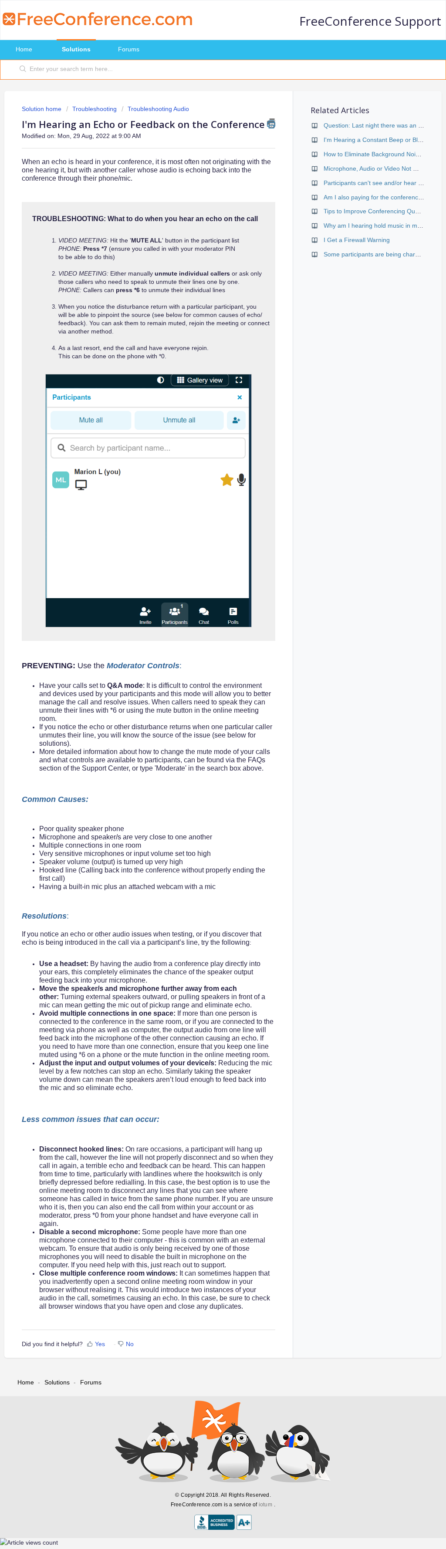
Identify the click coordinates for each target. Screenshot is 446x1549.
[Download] (207, 681)
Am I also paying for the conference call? (380, 197)
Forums (128, 49)
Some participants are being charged (375, 254)
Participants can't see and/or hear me (375, 182)
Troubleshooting (94, 108)
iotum (265, 1505)
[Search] (23, 69)
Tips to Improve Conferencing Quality (375, 211)
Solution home (42, 108)
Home (24, 49)
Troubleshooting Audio (158, 108)
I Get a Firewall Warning (357, 239)
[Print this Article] (271, 123)
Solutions (76, 49)
